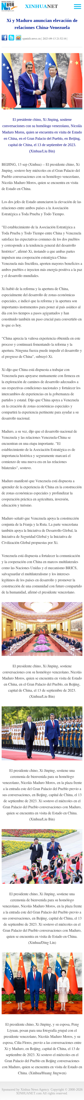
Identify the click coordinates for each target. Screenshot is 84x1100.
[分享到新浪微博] (19, 37)
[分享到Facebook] (5, 37)
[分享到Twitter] (12, 37)
